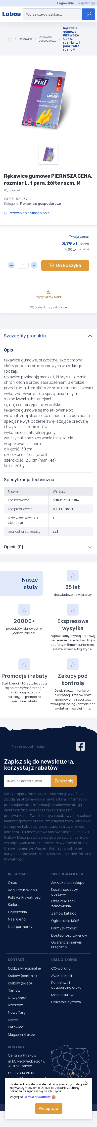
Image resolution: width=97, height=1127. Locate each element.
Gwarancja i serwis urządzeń (66, 944)
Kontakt (16, 959)
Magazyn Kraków (22, 1034)
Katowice (15, 1027)
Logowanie (65, 3)
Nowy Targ (17, 1012)
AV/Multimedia (63, 975)
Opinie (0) (13, 547)
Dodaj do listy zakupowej (51, 307)
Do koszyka (68, 265)
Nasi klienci (17, 919)
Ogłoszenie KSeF (65, 920)
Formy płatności (64, 928)
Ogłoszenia (17, 912)
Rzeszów (15, 1005)
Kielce (13, 1019)
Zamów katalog (64, 913)
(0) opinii (10, 190)
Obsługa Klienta (67, 873)
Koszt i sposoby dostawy (64, 892)
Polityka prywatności (37, 1097)
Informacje (19, 873)
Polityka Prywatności (24, 897)
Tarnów (14, 990)
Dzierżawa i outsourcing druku (66, 985)
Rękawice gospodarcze (47, 39)
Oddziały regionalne (24, 968)
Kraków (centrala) (22, 975)
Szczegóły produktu (25, 336)
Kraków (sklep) (20, 983)
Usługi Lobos (64, 959)
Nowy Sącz (17, 997)
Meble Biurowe (63, 994)
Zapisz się (64, 781)
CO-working (61, 968)
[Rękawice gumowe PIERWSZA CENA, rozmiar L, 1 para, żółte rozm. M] (45, 100)
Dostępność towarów (69, 935)
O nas (12, 882)
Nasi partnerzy (20, 926)
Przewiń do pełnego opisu (29, 212)
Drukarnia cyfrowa (66, 1002)
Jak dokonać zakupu (67, 882)
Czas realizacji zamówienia (63, 903)
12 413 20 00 (25, 1072)
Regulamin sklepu (22, 890)
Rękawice (25, 39)
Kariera (13, 904)
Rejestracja (86, 3)
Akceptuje (48, 1108)
